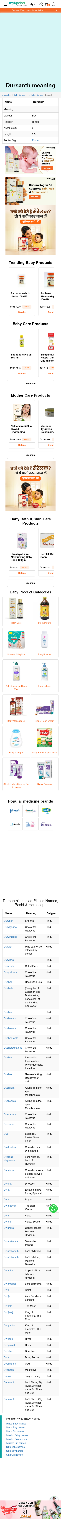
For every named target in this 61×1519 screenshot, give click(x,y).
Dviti (6, 1199)
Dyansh (8, 1376)
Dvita (7, 1189)
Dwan (7, 1215)
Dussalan (9, 1124)
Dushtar (8, 1057)
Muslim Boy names (16, 1439)
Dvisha (8, 1183)
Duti (6, 1133)
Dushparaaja (11, 1038)
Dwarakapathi (11, 1257)
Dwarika (8, 1270)
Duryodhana (11, 972)
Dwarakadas (11, 1241)
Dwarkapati (10, 1283)
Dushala (8, 988)
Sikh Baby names (15, 1447)
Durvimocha (10, 936)
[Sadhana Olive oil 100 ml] (22, 340)
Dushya (8, 1074)
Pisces (36, 140)
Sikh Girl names (14, 1454)
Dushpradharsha (13, 1047)
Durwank (9, 966)
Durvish (8, 946)
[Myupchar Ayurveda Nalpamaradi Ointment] (51, 412)
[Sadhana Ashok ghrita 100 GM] (22, 279)
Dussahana (10, 1114)
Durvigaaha (10, 927)
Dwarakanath (11, 1251)
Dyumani (9, 1382)
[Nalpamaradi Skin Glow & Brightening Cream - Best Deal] (21, 412)
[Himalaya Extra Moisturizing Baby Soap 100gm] (22, 540)
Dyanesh (9, 1370)
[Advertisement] (30, 44)
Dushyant (9, 1087)
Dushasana (10, 1018)
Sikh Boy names (14, 1450)
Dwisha (8, 1351)
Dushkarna (10, 1028)
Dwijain (8, 1306)
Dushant (8, 1012)
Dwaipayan (10, 1205)
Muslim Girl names (16, 1443)
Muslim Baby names (17, 1435)
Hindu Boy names (15, 1427)
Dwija (7, 1296)
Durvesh (8, 920)
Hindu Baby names (16, 1423)
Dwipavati (9, 1345)
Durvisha (9, 960)
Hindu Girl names (15, 1431)
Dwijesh (8, 1339)
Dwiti (6, 1357)
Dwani (7, 1221)
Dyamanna (10, 1363)
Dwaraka (9, 1228)
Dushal (8, 982)
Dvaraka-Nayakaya (9, 1158)
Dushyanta (10, 1101)
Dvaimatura (10, 1147)
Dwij (6, 1290)
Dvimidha (9, 1170)
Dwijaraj (8, 1312)
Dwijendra (9, 1325)
